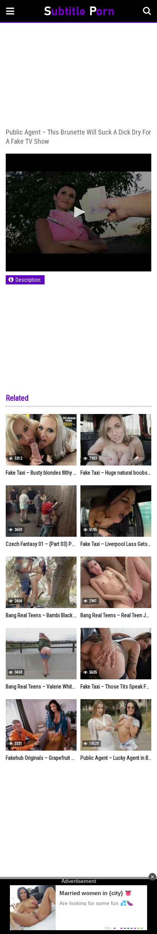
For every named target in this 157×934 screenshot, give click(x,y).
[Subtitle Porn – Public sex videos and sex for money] (79, 12)
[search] (147, 11)
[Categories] (10, 11)
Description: (29, 280)
